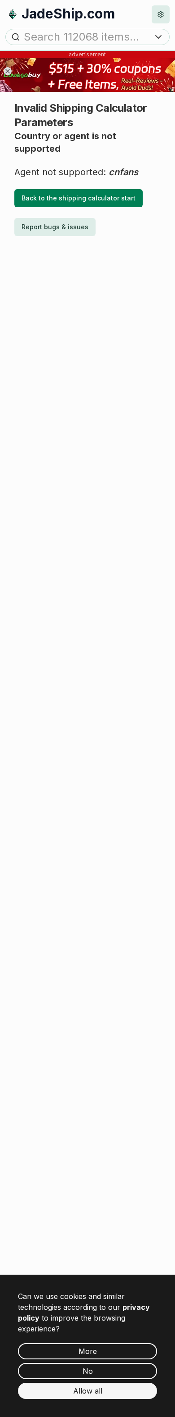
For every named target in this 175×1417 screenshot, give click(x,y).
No (88, 1371)
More (88, 1351)
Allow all (87, 1390)
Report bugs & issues (55, 227)
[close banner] (8, 71)
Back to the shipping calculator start (79, 198)
